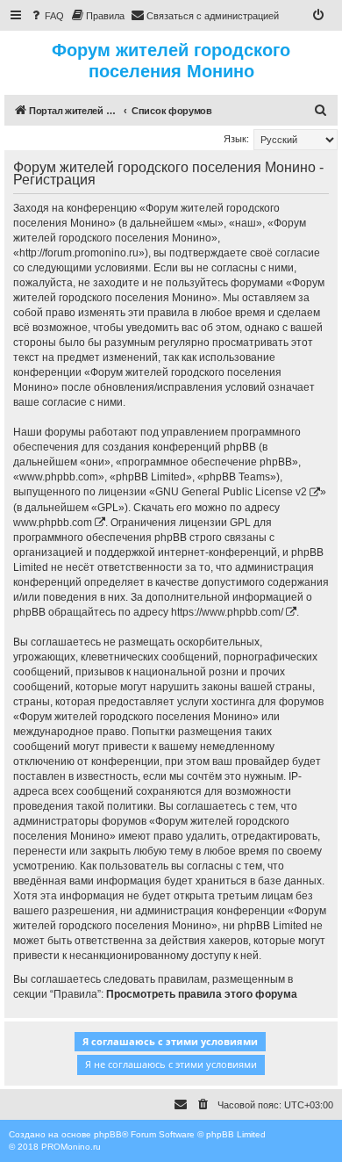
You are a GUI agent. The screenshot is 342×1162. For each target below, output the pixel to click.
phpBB (108, 1134)
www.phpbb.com (52, 522)
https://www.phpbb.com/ (227, 612)
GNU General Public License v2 (231, 492)
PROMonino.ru (71, 1146)
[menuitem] (46, 15)
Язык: (236, 139)
